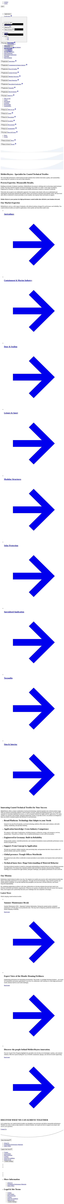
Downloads (7, 101)
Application (7, 14)
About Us (7, 27)
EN (5, 36)
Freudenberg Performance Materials (13, 1144)
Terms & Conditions (9, 1158)
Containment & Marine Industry (12, 47)
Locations (6, 103)
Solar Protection (8, 53)
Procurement (7, 104)
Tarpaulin (6, 56)
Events (6, 137)
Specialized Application (10, 54)
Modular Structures (9, 52)
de (8, 39)
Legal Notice (7, 1153)
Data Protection (8, 1155)
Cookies (6, 1156)
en (8, 37)
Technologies (7, 25)
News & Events (8, 29)
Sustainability (10, 44)
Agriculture (7, 46)
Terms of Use (7, 1159)
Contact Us (4, 1129)
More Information (5, 1140)
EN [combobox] (2, 6)
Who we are (7, 98)
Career (6, 3)
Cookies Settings (9, 1161)
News (5, 135)
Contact (6, 2)
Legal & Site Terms (6, 1149)
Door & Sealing (8, 49)
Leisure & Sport (8, 50)
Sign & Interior (8, 57)
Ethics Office (7, 1146)
